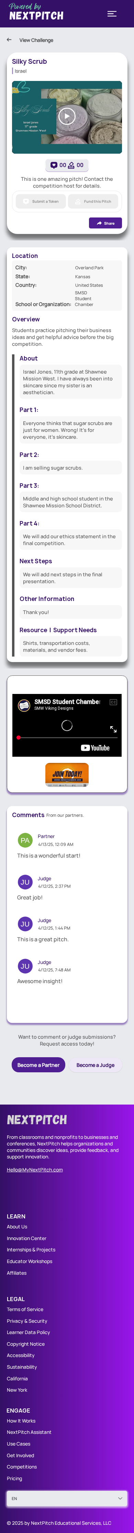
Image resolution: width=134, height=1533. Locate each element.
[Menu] (112, 13)
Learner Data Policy (28, 1332)
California (17, 1378)
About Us (17, 1226)
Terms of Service (25, 1309)
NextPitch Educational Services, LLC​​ (71, 1523)
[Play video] (67, 116)
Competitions (22, 1466)
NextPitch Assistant (29, 1432)
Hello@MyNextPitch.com (35, 1169)
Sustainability (22, 1367)
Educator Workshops (29, 1261)
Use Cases (19, 1443)
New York (17, 1390)
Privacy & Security (27, 1321)
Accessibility (21, 1355)
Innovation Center (26, 1238)
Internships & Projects (31, 1249)
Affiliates (16, 1273)
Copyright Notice (26, 1344)
